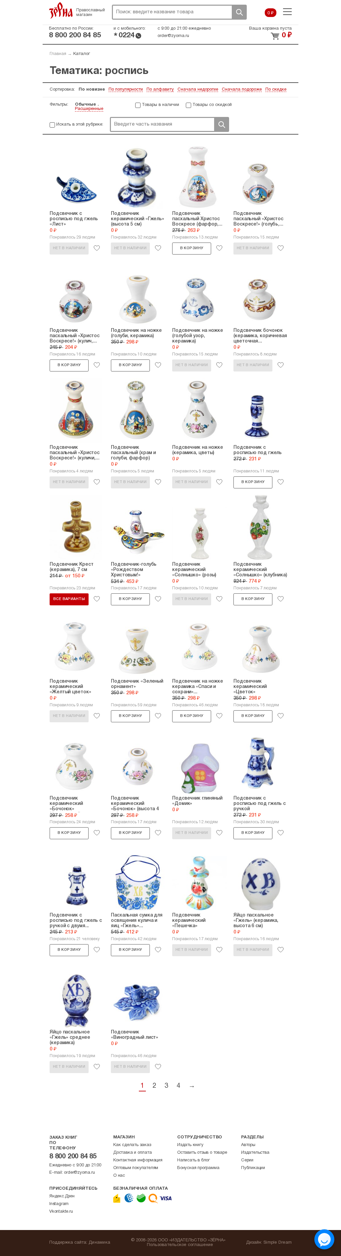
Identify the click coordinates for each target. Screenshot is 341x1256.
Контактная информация (138, 1160)
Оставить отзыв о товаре (202, 1153)
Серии (247, 1160)
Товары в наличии (160, 105)
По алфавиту (160, 90)
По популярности (126, 90)
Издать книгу (190, 1145)
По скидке (275, 90)
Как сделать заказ (132, 1145)
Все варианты (69, 599)
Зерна (61, 10)
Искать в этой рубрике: (79, 125)
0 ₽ (270, 13)
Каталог (81, 54)
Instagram (59, 1204)
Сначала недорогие (197, 90)
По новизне (92, 90)
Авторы (248, 1145)
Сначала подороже (242, 90)
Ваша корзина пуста (270, 29)
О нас (119, 1176)
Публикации (253, 1168)
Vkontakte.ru (61, 1212)
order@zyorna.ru (173, 36)
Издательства (255, 1153)
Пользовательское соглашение (180, 1245)
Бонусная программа (198, 1168)
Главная (58, 54)
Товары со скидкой (212, 105)
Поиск (239, 12)
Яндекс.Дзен (62, 1196)
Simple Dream (277, 1243)
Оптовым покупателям (135, 1168)
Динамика (99, 1243)
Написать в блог (193, 1160)
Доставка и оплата (132, 1153)
